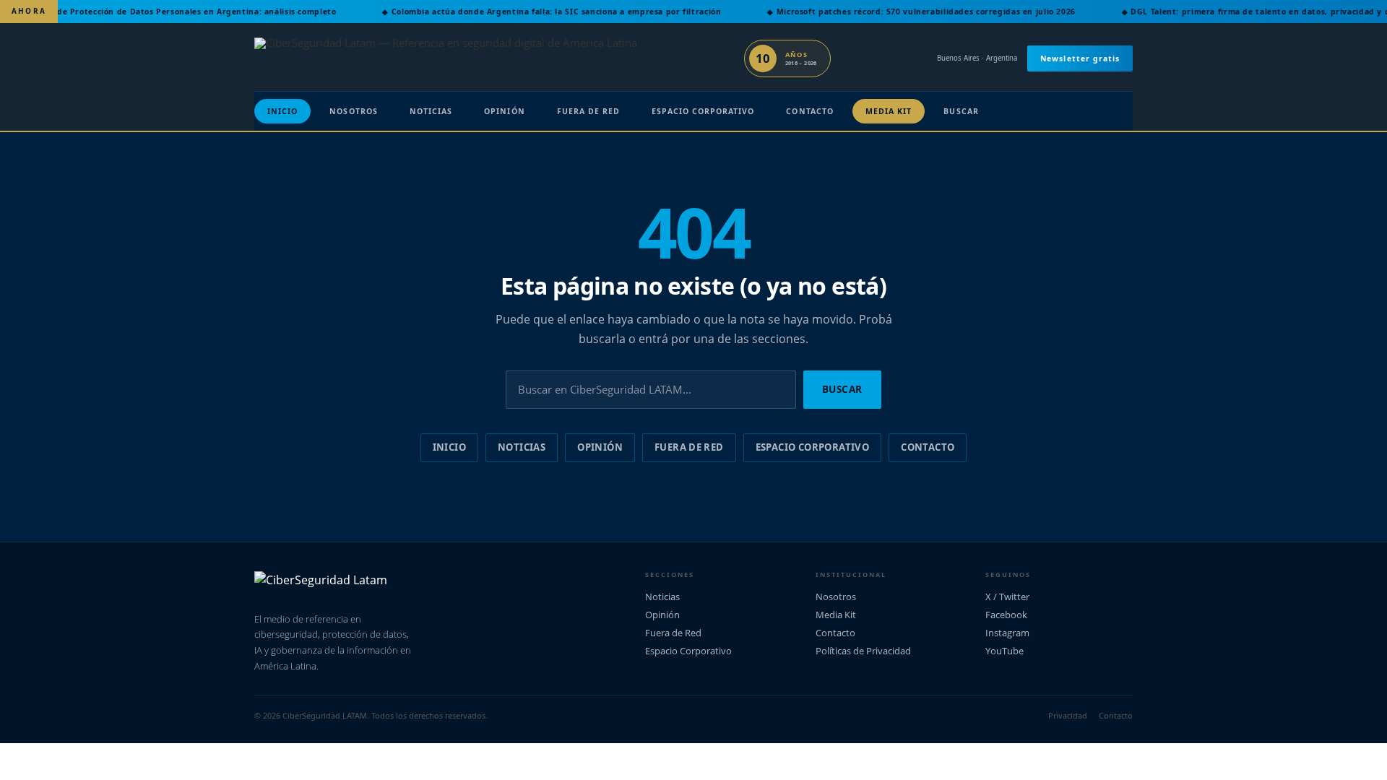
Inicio (282, 111)
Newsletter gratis (1080, 58)
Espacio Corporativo (703, 111)
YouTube (1004, 650)
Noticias (431, 111)
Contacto (809, 111)
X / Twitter (1007, 596)
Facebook (1006, 614)
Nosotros (353, 111)
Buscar (960, 111)
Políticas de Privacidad (863, 650)
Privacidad (1067, 715)
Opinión (504, 111)
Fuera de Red (589, 111)
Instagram (1007, 632)
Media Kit (888, 111)
